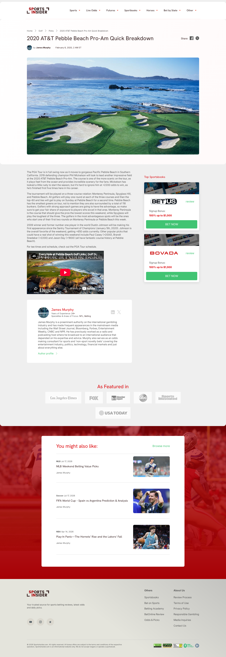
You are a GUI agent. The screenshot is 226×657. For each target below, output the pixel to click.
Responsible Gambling (186, 614)
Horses (151, 10)
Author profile (46, 353)
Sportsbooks (151, 597)
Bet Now (171, 224)
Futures (110, 10)
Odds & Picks (151, 619)
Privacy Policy (182, 608)
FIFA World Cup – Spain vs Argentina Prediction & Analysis (92, 500)
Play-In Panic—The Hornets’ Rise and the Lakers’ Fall (89, 536)
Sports (73, 10)
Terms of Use (181, 603)
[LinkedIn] (113, 312)
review (190, 201)
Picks (51, 31)
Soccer (59, 495)
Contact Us (180, 625)
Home (29, 31)
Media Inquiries (182, 619)
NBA (58, 531)
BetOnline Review (154, 614)
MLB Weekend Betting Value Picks (77, 466)
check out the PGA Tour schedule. (77, 246)
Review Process (183, 597)
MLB (58, 461)
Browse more (161, 446)
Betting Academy (154, 608)
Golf (41, 31)
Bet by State (170, 10)
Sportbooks (130, 10)
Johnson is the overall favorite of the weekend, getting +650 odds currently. (79, 230)
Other (190, 10)
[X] (119, 312)
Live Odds (91, 10)
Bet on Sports (151, 603)
